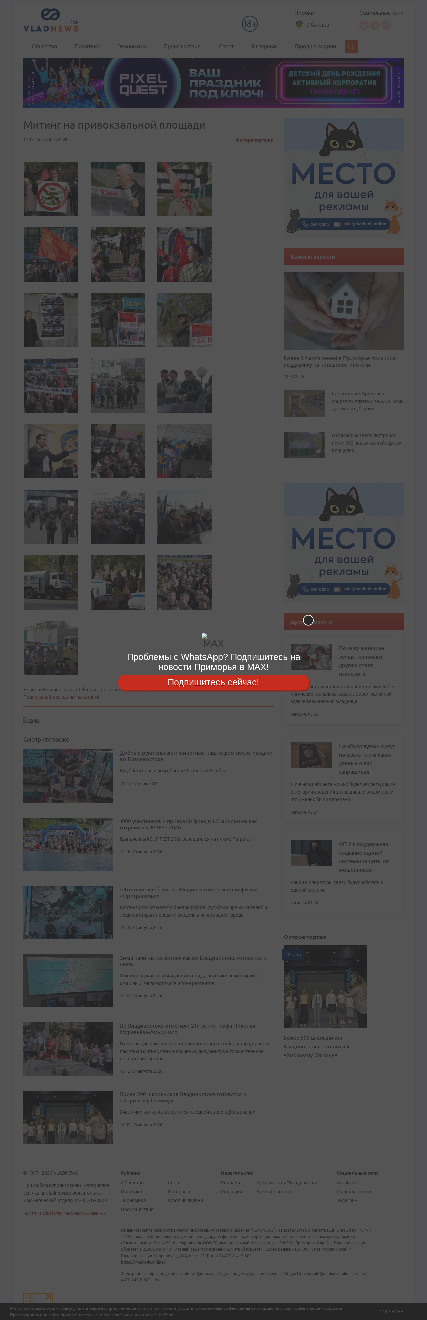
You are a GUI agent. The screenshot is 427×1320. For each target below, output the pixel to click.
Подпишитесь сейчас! (213, 682)
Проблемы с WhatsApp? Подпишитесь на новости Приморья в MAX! (213, 662)
